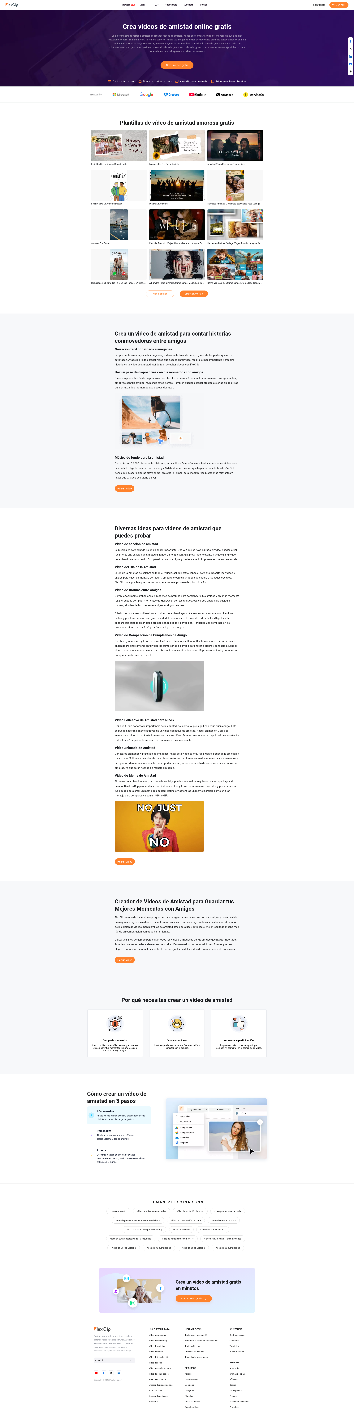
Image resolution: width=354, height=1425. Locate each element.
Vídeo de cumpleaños (159, 1374)
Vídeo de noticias (157, 1346)
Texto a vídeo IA (192, 1346)
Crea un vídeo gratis (177, 65)
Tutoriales (234, 1346)
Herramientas (170, 4)
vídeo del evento (118, 1211)
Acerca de (234, 1368)
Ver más (152, 1401)
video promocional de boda (227, 1211)
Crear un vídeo (339, 5)
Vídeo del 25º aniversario (123, 1248)
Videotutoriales (237, 1351)
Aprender (188, 4)
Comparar (189, 1385)
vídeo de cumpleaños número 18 (178, 1238)
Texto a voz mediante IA (196, 1335)
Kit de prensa (236, 1390)
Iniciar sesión (319, 5)
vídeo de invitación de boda (190, 1211)
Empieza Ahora (193, 293)
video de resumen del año (212, 1229)
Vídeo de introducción (159, 1357)
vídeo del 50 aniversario (193, 1248)
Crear (142, 4)
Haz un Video (124, 861)
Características (192, 1407)
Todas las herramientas (196, 1357)
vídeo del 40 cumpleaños (159, 1248)
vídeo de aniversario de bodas (151, 1211)
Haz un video (124, 488)
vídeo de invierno (181, 1229)
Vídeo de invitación (157, 1379)
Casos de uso (191, 1379)
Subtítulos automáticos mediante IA (201, 1340)
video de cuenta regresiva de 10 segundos (130, 1238)
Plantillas (125, 5)
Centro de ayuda (237, 1335)
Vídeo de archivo (192, 1401)
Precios (203, 4)
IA (156, 4)
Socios (233, 1385)
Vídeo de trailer (156, 1351)
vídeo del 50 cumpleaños (228, 1248)
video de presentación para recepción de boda (138, 1220)
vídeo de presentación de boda (186, 1220)
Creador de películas (158, 1396)
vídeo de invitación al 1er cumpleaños (222, 1238)
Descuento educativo (239, 1401)
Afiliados (234, 1379)
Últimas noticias (237, 1374)
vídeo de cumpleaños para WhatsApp (144, 1229)
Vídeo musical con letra (160, 1368)
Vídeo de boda (155, 1363)
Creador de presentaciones (161, 1385)
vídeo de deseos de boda (224, 1220)
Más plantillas (160, 293)
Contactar (234, 1340)
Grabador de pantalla (194, 1351)
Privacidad (234, 1407)
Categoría (189, 1390)
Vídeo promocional (157, 1335)
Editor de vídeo (155, 1390)
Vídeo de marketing (158, 1340)
